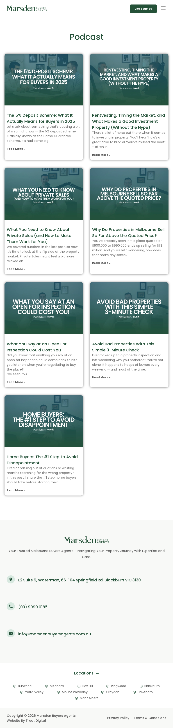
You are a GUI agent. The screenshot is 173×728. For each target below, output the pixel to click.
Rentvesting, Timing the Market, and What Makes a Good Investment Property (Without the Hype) (128, 121)
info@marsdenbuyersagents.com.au (54, 634)
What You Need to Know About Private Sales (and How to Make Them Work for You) (39, 235)
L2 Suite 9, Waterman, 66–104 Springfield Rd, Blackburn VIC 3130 (79, 580)
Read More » (16, 149)
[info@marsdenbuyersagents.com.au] (11, 633)
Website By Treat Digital (26, 720)
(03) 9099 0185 (33, 607)
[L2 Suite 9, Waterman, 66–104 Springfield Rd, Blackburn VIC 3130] (11, 579)
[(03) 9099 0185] (11, 606)
